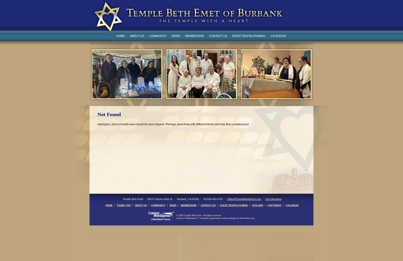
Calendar (278, 36)
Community (158, 36)
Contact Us (218, 36)
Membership (194, 36)
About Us (137, 36)
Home (120, 36)
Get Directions (273, 199)
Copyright (274, 205)
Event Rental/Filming (248, 36)
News (176, 36)
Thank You (124, 205)
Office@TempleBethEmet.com (244, 199)
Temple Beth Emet (187, 17)
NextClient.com (247, 218)
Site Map (257, 205)
